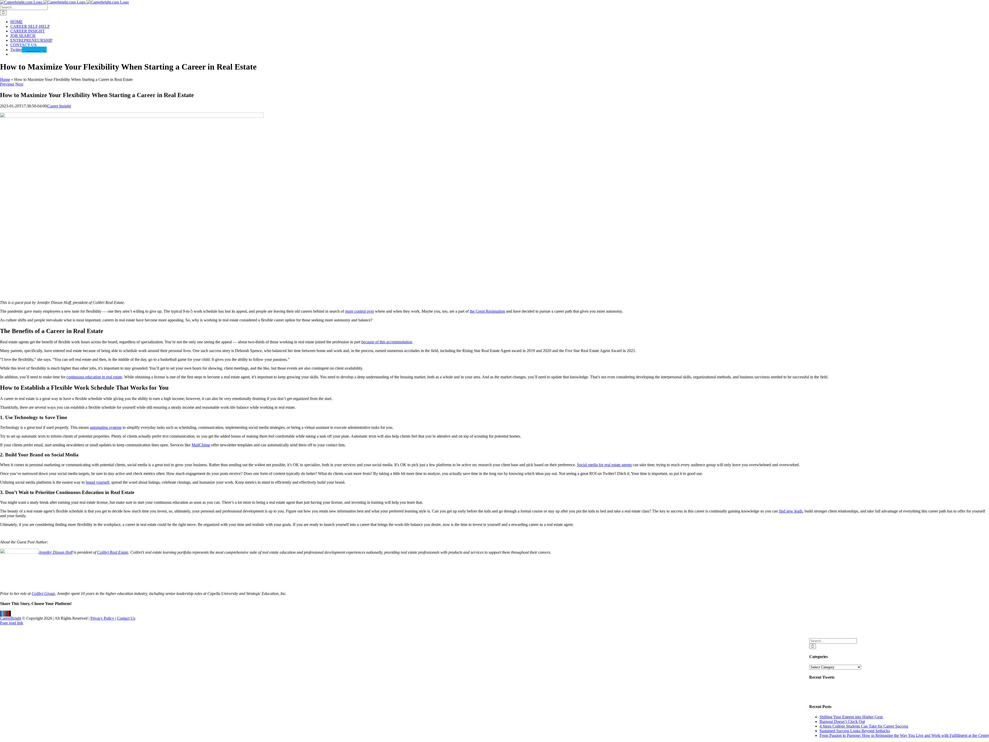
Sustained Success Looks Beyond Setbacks (855, 731)
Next (19, 84)
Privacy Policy (102, 618)
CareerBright (10, 618)
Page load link (11, 623)
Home (5, 79)
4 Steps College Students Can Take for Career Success (864, 726)
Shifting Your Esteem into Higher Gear (852, 717)
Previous (7, 84)
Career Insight (58, 106)
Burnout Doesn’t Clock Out (842, 721)
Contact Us (126, 618)
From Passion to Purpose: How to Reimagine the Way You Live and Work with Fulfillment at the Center (904, 735)
